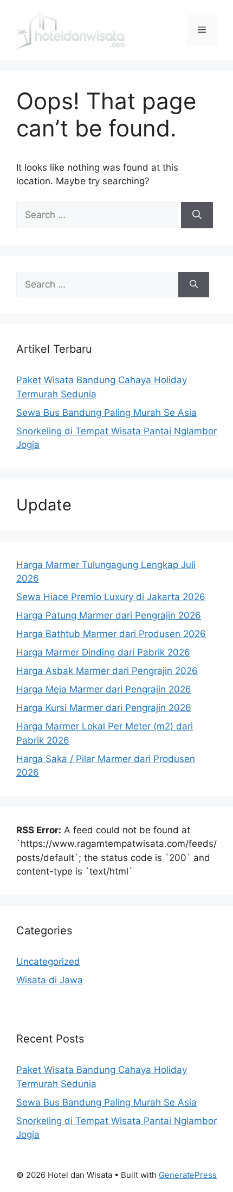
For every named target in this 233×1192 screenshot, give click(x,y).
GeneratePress (188, 1175)
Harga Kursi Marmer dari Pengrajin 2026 (103, 707)
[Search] (197, 215)
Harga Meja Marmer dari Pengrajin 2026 (103, 689)
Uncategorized (48, 961)
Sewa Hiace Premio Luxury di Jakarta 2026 (110, 596)
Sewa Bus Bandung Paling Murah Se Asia (106, 412)
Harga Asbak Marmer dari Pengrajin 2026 (107, 670)
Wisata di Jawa (49, 980)
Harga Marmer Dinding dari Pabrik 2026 (103, 652)
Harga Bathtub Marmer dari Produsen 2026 (111, 633)
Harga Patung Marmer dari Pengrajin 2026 (108, 615)
